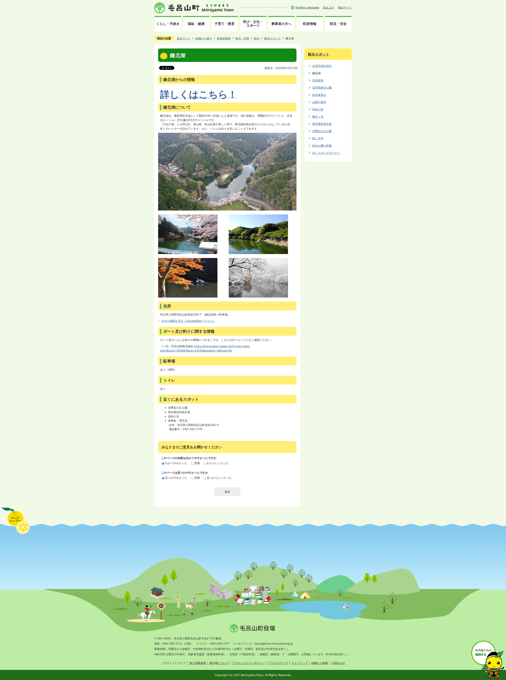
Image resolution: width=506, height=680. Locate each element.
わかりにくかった (218, 463)
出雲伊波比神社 (322, 65)
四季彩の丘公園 (322, 131)
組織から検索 (319, 663)
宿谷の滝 (317, 109)
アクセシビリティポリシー (248, 663)
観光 (257, 38)
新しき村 (317, 138)
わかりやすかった (176, 463)
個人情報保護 (197, 663)
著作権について (219, 663)
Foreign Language (307, 7)
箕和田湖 (317, 80)
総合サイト (345, 7)
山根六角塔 (319, 102)
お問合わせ (338, 663)
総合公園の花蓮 (322, 145)
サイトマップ (299, 663)
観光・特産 (242, 38)
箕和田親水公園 (322, 87)
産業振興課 (224, 38)
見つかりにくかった (219, 477)
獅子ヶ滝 (317, 116)
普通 (197, 463)
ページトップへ (15, 520)
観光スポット (272, 38)
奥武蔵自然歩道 (322, 123)
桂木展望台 (319, 95)
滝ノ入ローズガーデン (326, 153)
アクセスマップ (278, 663)
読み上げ (328, 7)
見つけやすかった (176, 477)
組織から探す (203, 38)
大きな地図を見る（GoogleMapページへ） (188, 320)
